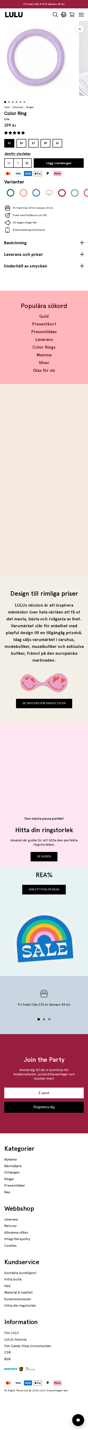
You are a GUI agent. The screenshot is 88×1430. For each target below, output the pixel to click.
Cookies (10, 1246)
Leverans (44, 339)
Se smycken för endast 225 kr (44, 703)
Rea (7, 1192)
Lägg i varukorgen (58, 163)
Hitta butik (13, 1279)
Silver (44, 362)
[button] (15, 133)
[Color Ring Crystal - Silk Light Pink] (49, 192)
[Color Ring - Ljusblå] (74, 192)
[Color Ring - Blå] (36, 192)
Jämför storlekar (17, 154)
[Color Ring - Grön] (10, 192)
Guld (44, 316)
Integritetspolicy (17, 1239)
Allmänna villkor (16, 1232)
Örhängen (11, 1172)
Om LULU (11, 1333)
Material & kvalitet (18, 1292)
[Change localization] (63, 14)
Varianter (14, 182)
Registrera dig (44, 1107)
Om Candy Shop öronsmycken (27, 1346)
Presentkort (44, 324)
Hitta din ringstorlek (20, 1305)
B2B (7, 1359)
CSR (7, 1352)
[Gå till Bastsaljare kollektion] (44, 435)
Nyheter (10, 1159)
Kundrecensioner (17, 1299)
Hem (7, 107)
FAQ (7, 1286)
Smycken (18, 107)
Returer (10, 1226)
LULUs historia (15, 1339)
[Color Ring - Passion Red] (62, 192)
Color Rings (44, 347)
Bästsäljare (13, 1166)
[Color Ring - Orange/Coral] (23, 192)
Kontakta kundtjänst (20, 1273)
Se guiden (44, 856)
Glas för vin (44, 370)
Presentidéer (44, 331)
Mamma (44, 354)
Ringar (30, 107)
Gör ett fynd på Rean (44, 889)
